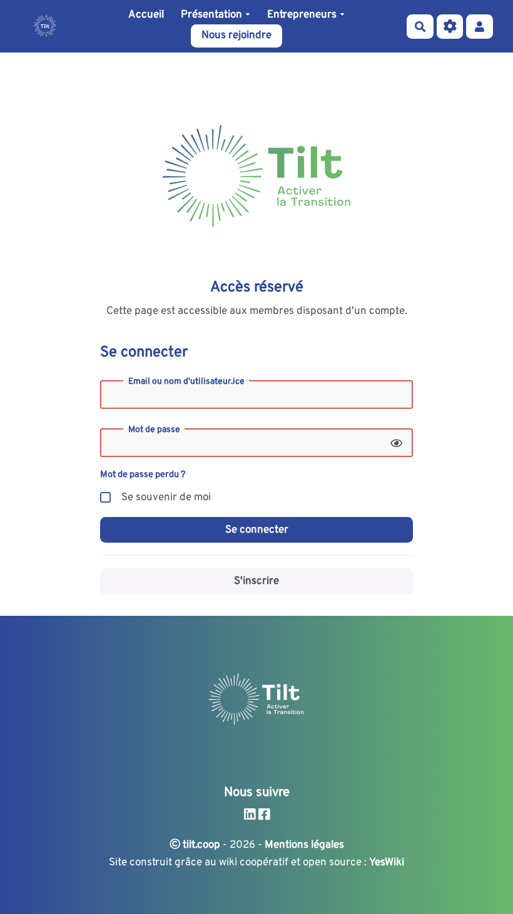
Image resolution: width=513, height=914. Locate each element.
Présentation (211, 15)
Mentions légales (304, 845)
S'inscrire (256, 581)
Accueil (146, 15)
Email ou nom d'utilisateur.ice (186, 382)
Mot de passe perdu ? (142, 475)
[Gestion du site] (450, 26)
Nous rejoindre (236, 36)
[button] (479, 26)
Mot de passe (154, 430)
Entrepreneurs (302, 15)
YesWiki (386, 863)
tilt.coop (200, 845)
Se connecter (256, 530)
